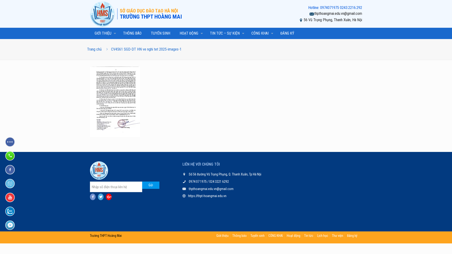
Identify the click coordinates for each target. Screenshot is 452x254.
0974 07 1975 (198, 181)
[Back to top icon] (429, 244)
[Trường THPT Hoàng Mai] (103, 14)
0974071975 (329, 7)
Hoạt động (293, 236)
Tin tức (308, 236)
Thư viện (337, 236)
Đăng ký (352, 236)
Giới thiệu (222, 236)
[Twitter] (101, 197)
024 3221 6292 (219, 181)
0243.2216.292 (351, 7)
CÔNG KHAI (275, 236)
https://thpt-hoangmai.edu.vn (207, 196)
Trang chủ (94, 49)
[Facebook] (93, 197)
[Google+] (109, 197)
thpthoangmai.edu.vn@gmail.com (338, 13)
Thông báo (239, 236)
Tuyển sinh (257, 236)
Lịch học (322, 236)
